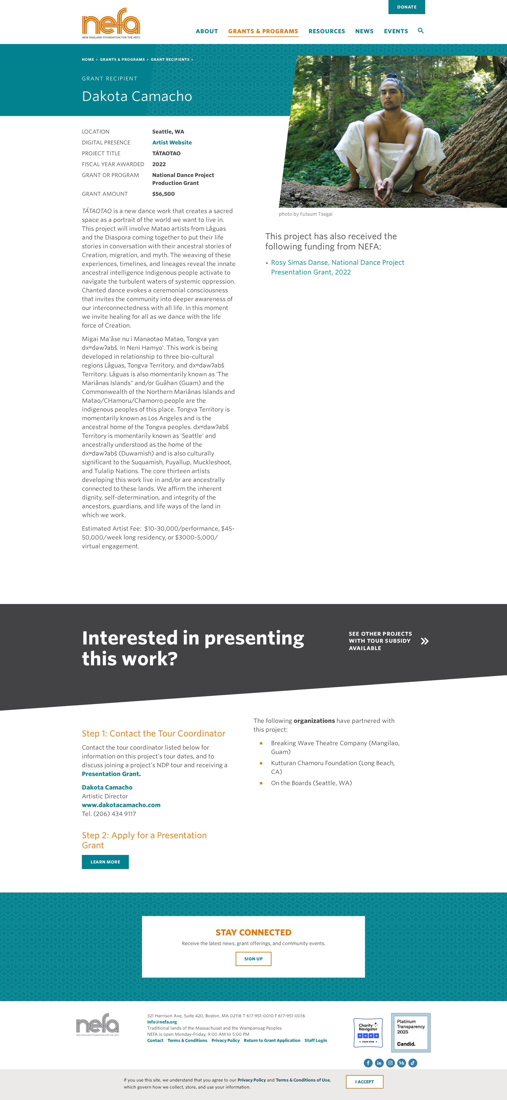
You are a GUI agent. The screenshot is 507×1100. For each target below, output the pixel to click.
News (364, 31)
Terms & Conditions (187, 1040)
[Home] (111, 23)
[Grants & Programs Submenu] (263, 40)
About (207, 31)
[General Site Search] (420, 30)
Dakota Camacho (107, 787)
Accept (366, 1081)
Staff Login (316, 1040)
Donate (406, 7)
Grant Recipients (170, 59)
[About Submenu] (207, 36)
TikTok (412, 1063)
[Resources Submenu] (327, 36)
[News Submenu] (365, 36)
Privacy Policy (252, 1080)
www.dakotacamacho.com (121, 805)
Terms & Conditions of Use (303, 1080)
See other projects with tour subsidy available (381, 641)
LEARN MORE (105, 862)
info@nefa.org (162, 1022)
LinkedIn (379, 1063)
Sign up (253, 958)
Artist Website (172, 142)
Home (88, 59)
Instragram (390, 1063)
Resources (327, 31)
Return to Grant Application (272, 1040)
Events (396, 31)
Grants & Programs (263, 31)
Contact (155, 1040)
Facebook (368, 1063)
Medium (401, 1063)
